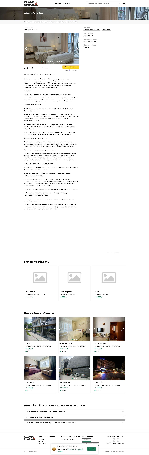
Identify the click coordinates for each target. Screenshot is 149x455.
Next (77, 48)
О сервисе (42, 443)
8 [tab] (57, 61)
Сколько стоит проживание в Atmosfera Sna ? (45, 412)
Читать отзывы (48, 68)
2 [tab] (43, 61)
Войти (86, 440)
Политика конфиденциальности (114, 451)
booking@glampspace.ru (115, 443)
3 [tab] (46, 61)
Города (40, 441)
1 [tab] (41, 61)
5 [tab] (50, 61)
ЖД (85, 41)
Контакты (66, 3)
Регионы (58, 3)
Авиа (88, 41)
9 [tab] (59, 61)
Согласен (91, 449)
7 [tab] (55, 61)
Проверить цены (71, 67)
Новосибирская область (46, 22)
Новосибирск (61, 22)
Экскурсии (87, 47)
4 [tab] (48, 61)
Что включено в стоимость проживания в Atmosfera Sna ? (50, 423)
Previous (26, 48)
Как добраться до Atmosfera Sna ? (39, 417)
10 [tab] (61, 61)
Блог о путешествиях (67, 439)
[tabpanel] (51, 48)
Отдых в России (30, 22)
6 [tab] (52, 61)
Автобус (93, 41)
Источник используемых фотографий (114, 252)
